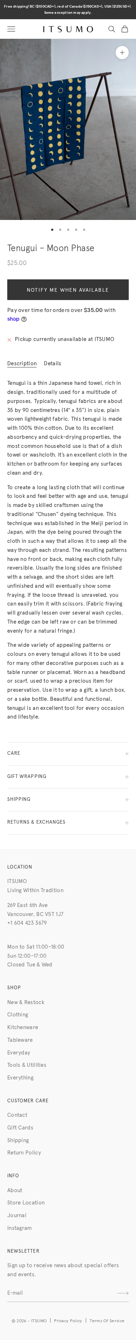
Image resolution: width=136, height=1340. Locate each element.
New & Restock (25, 1002)
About (14, 1190)
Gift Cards (20, 1128)
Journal (16, 1215)
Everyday (18, 1053)
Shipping (18, 1140)
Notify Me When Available (68, 290)
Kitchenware (22, 1027)
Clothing (17, 1015)
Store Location (26, 1203)
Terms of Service (107, 1321)
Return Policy (24, 1153)
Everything (20, 1078)
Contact (17, 1115)
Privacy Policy (68, 1321)
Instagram (19, 1228)
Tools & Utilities (26, 1065)
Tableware (20, 1040)
